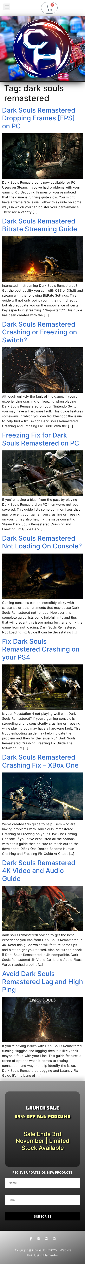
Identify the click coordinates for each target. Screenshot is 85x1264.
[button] (6, 6)
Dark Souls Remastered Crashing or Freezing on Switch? (39, 332)
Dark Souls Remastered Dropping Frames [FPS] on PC (38, 118)
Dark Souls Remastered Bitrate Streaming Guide (39, 225)
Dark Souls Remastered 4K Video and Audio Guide (38, 871)
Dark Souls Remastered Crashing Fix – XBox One (40, 761)
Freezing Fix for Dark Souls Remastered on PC (40, 439)
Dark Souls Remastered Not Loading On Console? (42, 542)
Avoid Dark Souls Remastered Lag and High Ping (42, 981)
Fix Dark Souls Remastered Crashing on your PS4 (40, 649)
